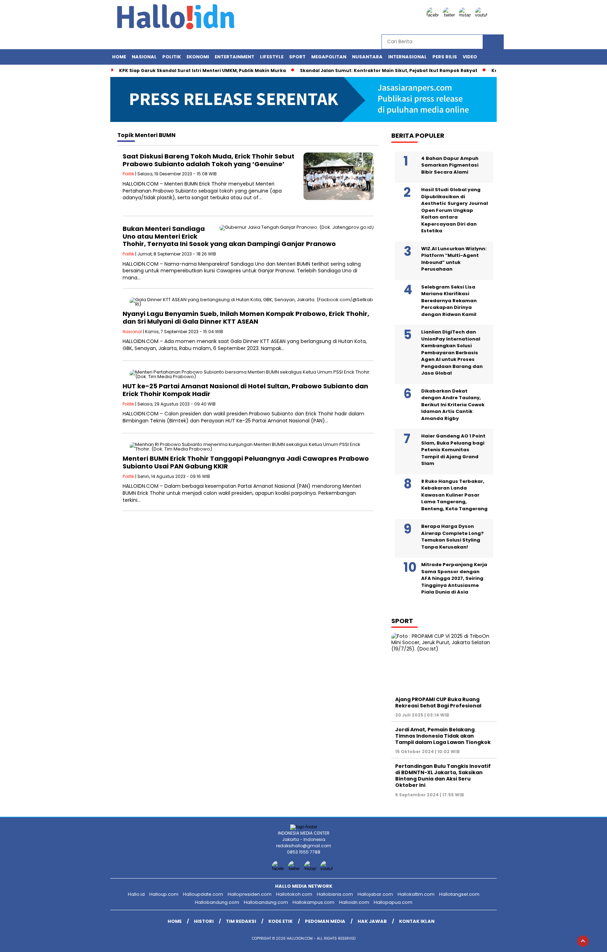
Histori (204, 921)
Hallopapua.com (393, 902)
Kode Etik (280, 921)
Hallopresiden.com (250, 894)
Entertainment (234, 56)
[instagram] (466, 15)
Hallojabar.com (375, 894)
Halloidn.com (354, 902)
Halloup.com (163, 894)
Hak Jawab (372, 921)
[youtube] (482, 15)
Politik (171, 56)
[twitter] (450, 15)
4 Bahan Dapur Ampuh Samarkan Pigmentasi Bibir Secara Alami (449, 165)
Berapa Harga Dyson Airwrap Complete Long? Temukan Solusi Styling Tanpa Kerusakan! (452, 536)
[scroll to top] (583, 941)
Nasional (144, 56)
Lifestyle (271, 56)
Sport (297, 56)
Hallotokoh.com (294, 894)
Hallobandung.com (217, 902)
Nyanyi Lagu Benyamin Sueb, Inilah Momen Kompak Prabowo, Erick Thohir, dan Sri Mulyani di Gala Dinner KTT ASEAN (246, 317)
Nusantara (367, 56)
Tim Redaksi (241, 921)
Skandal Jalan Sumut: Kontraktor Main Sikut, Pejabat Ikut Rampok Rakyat (388, 70)
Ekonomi (198, 56)
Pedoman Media (325, 921)
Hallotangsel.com (459, 894)
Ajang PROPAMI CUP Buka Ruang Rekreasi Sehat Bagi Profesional (438, 702)
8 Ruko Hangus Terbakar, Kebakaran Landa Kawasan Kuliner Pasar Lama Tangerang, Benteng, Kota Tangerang (454, 495)
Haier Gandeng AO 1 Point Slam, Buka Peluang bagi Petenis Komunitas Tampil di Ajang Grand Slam (453, 450)
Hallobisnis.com (335, 894)
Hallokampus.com (313, 902)
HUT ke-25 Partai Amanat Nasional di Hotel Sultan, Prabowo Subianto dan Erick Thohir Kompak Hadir (245, 390)
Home (119, 56)
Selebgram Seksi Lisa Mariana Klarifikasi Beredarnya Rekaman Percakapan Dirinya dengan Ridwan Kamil (449, 301)
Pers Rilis (444, 56)
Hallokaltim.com (416, 894)
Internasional (407, 56)
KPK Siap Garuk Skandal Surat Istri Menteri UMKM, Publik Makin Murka (202, 70)
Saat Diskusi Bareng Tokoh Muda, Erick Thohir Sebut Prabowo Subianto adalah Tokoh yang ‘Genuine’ (208, 160)
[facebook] (433, 15)
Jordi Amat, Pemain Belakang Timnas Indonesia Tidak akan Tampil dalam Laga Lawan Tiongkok (443, 736)
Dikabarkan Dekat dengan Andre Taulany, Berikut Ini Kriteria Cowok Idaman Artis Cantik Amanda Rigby (452, 405)
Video (470, 56)
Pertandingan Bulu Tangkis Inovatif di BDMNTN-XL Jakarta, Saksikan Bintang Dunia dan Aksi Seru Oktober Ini (443, 776)
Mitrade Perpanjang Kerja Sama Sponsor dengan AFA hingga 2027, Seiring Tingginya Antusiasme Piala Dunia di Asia (454, 578)
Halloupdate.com (203, 894)
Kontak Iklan (417, 921)
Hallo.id (136, 894)
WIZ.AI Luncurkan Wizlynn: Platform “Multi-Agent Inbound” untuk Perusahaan (454, 259)
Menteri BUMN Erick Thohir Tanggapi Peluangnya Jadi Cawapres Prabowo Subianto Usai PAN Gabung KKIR (246, 462)
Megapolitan (328, 56)
